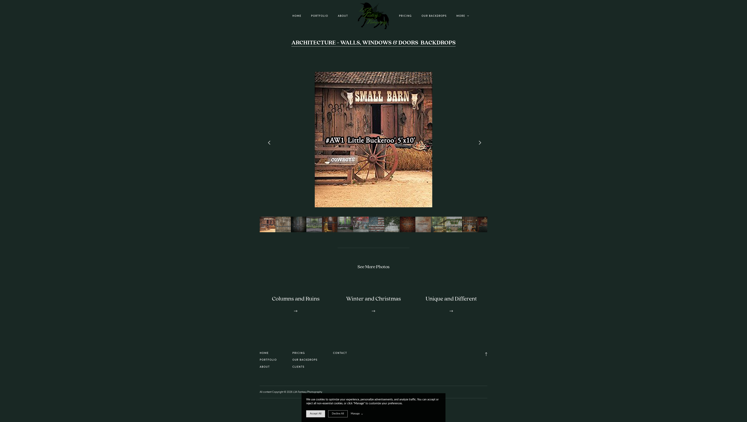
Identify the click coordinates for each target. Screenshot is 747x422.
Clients (298, 366)
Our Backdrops (434, 16)
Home (296, 16)
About (343, 16)
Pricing (405, 16)
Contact (340, 353)
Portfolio (319, 16)
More (461, 16)
